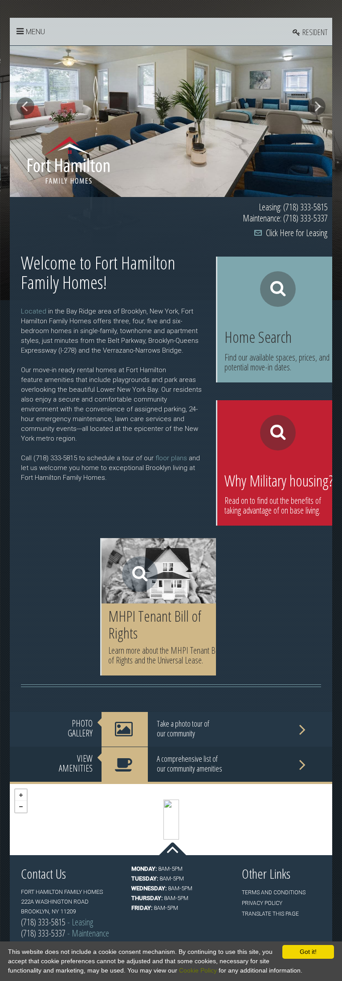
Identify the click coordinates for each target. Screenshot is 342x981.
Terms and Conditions (273, 892)
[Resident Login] (310, 32)
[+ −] (171, 819)
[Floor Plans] (274, 319)
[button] (25, 106)
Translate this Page (270, 914)
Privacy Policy (262, 903)
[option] (171, 121)
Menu (35, 32)
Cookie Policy (198, 970)
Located (33, 311)
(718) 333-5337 (43, 933)
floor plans (171, 458)
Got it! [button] (308, 951)
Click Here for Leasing (296, 233)
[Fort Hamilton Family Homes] (171, 820)
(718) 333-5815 (43, 922)
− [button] (21, 806)
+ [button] (21, 795)
